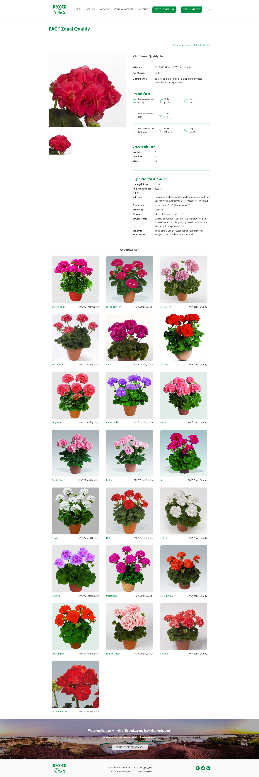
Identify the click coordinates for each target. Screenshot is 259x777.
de (209, 9)
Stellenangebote (123, 9)
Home (77, 9)
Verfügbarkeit (191, 9)
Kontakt (143, 9)
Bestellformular (164, 9)
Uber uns (90, 9)
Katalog (104, 9)
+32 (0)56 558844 (145, 767)
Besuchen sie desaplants (130, 747)
